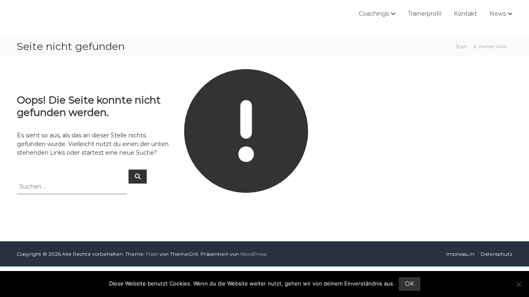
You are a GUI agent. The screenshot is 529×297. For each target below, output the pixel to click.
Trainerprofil (424, 13)
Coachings (374, 13)
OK (409, 284)
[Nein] (519, 284)
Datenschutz (496, 254)
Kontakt (465, 13)
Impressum (460, 254)
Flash (152, 254)
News (497, 13)
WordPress (253, 254)
